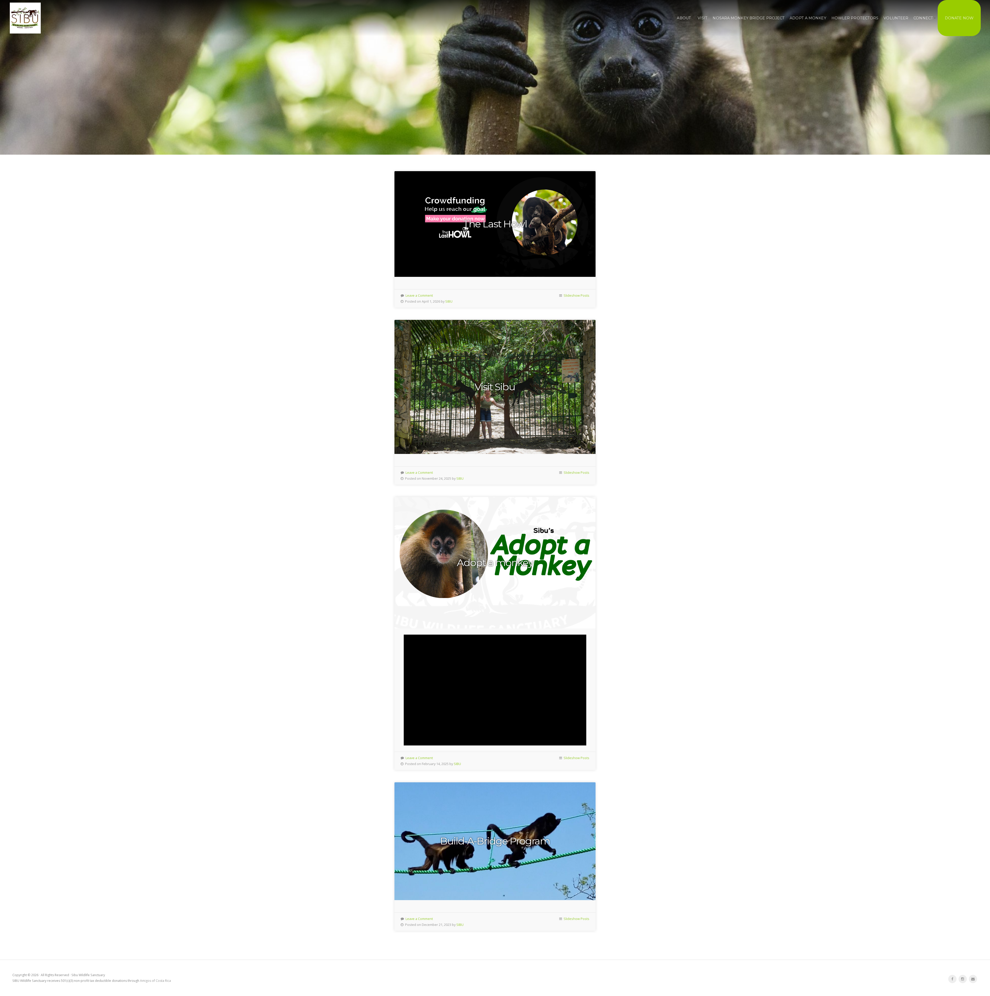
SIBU (448, 301)
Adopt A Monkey (808, 18)
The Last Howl (495, 224)
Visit (703, 18)
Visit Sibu (495, 387)
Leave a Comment (419, 295)
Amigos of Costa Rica (155, 980)
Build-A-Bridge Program (495, 841)
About (684, 18)
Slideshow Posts (576, 295)
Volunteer (896, 18)
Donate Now (959, 18)
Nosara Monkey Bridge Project (749, 18)
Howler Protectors (855, 18)
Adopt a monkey (495, 563)
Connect (923, 18)
